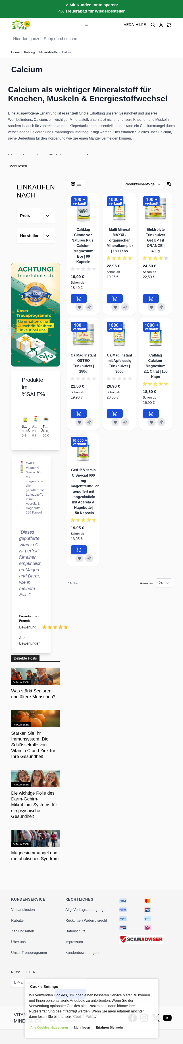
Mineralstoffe (48, 52)
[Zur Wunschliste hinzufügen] (79, 307)
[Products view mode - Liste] (79, 184)
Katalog (29, 52)
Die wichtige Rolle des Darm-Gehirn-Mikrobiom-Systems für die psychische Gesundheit (34, 805)
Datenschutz (75, 931)
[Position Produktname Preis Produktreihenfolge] (143, 184)
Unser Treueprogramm (29, 953)
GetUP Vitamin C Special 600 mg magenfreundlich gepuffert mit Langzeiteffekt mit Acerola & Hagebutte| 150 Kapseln (85, 491)
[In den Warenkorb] (79, 298)
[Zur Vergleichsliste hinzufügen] (89, 307)
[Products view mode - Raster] (73, 184)
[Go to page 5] (42, 449)
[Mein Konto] (161, 25)
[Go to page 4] (39, 449)
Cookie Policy (84, 1017)
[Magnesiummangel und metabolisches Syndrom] (35, 838)
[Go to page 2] (32, 448)
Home (15, 52)
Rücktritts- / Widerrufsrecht (86, 920)
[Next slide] (42, 430)
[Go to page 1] (29, 449)
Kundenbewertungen (82, 953)
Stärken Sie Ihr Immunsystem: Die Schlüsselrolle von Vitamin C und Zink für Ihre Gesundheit (33, 745)
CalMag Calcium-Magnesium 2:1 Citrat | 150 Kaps (156, 366)
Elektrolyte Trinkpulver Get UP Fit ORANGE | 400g (155, 240)
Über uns (18, 942)
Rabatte (17, 920)
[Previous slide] (29, 430)
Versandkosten (23, 910)
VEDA (129, 25)
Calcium (67, 52)
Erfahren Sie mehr (109, 1027)
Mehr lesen (18, 166)
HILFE (141, 25)
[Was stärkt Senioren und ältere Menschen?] (35, 676)
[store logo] (21, 25)
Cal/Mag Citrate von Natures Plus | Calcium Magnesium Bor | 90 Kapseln (83, 246)
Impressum (74, 942)
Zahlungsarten (22, 931)
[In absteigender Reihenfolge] (169, 184)
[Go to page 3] (35, 449)
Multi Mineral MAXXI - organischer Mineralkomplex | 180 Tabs (120, 240)
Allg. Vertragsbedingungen (86, 910)
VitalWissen (21, 682)
